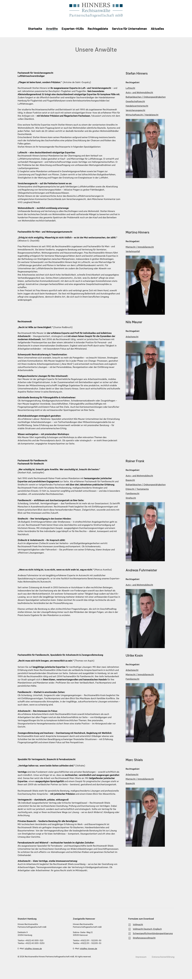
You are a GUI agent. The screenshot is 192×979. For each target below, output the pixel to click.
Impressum (141, 957)
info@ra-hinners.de (33, 948)
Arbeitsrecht (132, 336)
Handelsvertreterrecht (137, 106)
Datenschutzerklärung (163, 957)
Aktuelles (157, 29)
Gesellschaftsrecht (135, 101)
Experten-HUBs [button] (73, 29)
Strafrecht (131, 498)
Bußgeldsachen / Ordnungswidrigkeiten (146, 97)
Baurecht (130, 480)
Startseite (35, 29)
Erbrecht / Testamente (137, 489)
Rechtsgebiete (98, 29)
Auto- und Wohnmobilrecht (139, 92)
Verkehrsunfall (133, 251)
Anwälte (52, 29)
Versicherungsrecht (135, 110)
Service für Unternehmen (129, 29)
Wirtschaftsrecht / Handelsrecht (142, 114)
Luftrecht (130, 88)
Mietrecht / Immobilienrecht (140, 247)
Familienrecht (132, 493)
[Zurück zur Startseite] (96, 10)
